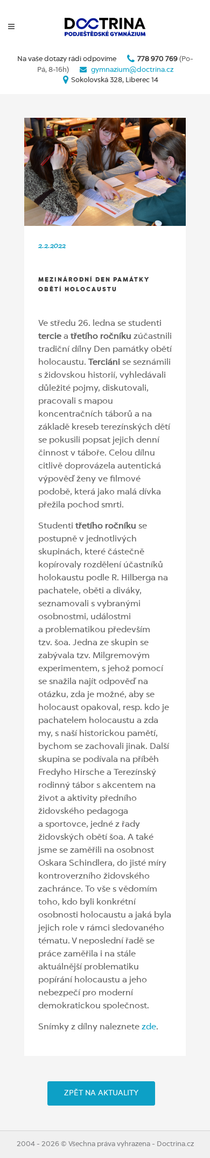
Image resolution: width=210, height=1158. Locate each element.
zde (149, 1027)
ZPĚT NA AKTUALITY (101, 1093)
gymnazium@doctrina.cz (132, 69)
